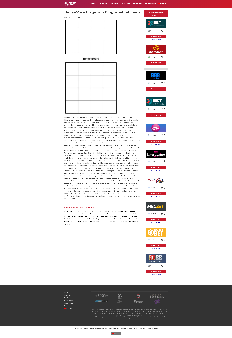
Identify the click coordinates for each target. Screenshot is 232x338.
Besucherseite (156, 37)
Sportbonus (114, 3)
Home (93, 3)
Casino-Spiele (125, 3)
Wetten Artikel (150, 3)
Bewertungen (138, 3)
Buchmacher (102, 3)
